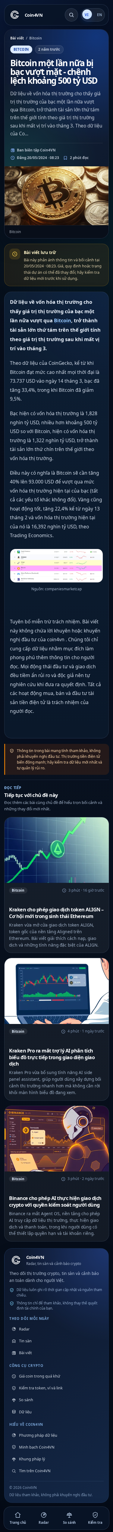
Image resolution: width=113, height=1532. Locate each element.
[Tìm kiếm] (71, 15)
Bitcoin (62, 320)
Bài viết (17, 38)
